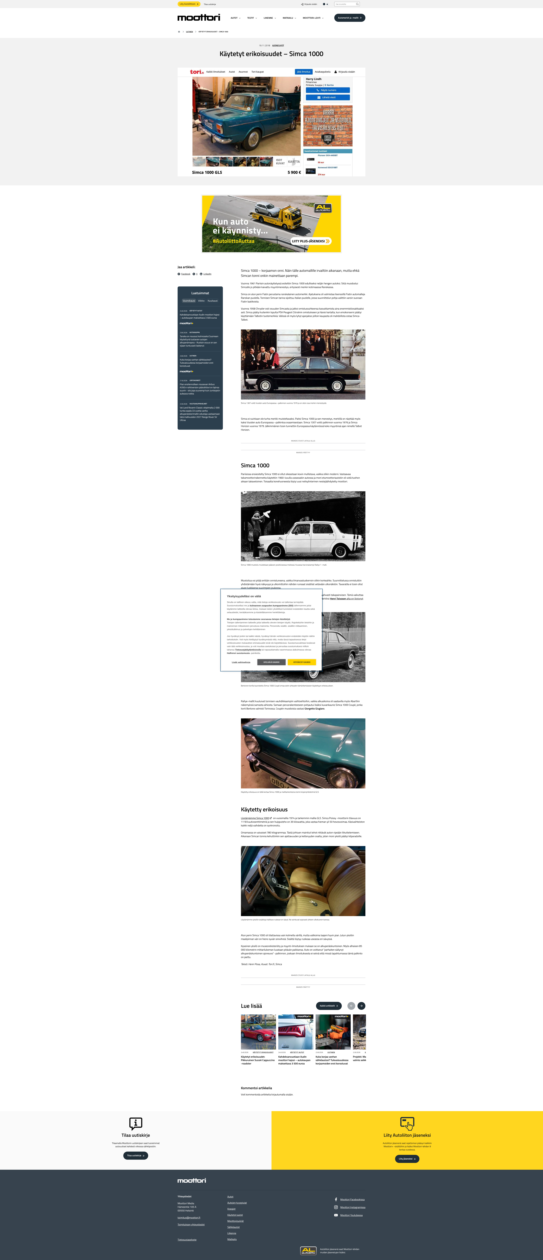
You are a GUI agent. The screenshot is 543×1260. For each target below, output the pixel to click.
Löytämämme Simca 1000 (255, 818)
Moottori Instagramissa (352, 1207)
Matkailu (232, 1239)
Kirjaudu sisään (310, 4)
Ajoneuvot (278, 45)
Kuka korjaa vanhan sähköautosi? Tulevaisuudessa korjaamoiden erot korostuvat (196, 363)
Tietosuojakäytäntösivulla (248, 649)
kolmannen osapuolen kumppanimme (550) (271, 605)
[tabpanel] (200, 365)
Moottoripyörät (235, 1221)
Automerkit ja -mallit (348, 17)
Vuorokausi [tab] (189, 301)
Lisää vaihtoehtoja (241, 662)
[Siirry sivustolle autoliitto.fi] (308, 1250)
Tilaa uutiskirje (210, 4)
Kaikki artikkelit (327, 1006)
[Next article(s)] (361, 1006)
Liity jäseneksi (405, 1159)
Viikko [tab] (201, 301)
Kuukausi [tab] (213, 301)
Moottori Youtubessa (351, 1215)
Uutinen (189, 31)
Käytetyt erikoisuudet (263, 1052)
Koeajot (231, 1209)
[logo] (199, 20)
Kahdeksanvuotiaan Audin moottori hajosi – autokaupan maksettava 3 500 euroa (199, 316)
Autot (230, 1197)
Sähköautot (233, 1227)
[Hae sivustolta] (357, 4)
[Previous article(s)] (351, 1006)
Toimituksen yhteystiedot (191, 1224)
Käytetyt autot (297, 1052)
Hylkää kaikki (272, 662)
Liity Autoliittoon (187, 4)
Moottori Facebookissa (352, 1199)
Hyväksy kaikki (302, 662)
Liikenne (231, 1233)
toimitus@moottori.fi (189, 1218)
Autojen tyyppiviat (237, 1203)
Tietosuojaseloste (187, 1240)
